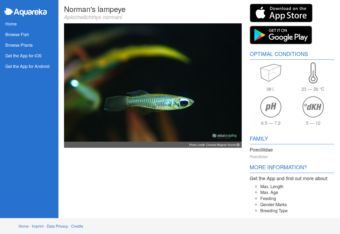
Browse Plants (19, 45)
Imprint (38, 226)
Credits (77, 226)
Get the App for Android (27, 66)
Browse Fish (17, 34)
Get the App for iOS (23, 56)
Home (11, 24)
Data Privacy (57, 226)
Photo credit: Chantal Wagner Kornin (213, 144)
